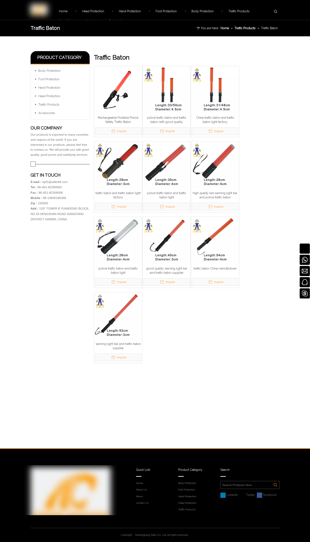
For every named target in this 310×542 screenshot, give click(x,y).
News (139, 496)
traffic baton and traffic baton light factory (118, 195)
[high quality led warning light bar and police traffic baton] (215, 165)
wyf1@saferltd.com (55, 182)
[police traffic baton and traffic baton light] (166, 165)
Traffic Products (48, 104)
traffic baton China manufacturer (215, 268)
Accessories (46, 113)
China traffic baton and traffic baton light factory (215, 120)
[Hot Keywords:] (275, 11)
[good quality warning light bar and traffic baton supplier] (166, 240)
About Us (141, 489)
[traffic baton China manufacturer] (215, 240)
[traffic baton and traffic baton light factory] (118, 165)
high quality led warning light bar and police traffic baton (215, 195)
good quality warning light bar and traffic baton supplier (166, 270)
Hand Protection (49, 87)
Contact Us (142, 502)
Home (139, 483)
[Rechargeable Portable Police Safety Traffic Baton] (118, 90)
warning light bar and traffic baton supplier (118, 346)
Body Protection (49, 70)
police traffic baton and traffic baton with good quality (166, 120)
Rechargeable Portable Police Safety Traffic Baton (118, 120)
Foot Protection (48, 79)
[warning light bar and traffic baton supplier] (118, 316)
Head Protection (49, 96)
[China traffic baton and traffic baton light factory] (215, 90)
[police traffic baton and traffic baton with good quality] (166, 90)
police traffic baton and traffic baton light (166, 195)
